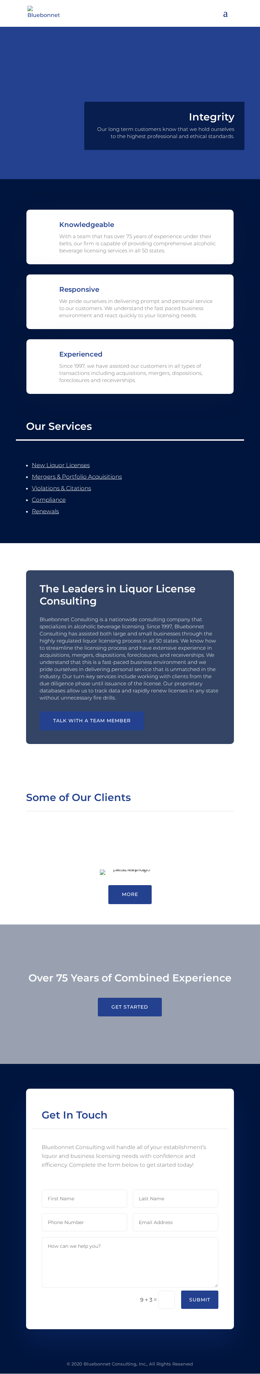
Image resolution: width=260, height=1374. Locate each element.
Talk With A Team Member (92, 721)
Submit (199, 1300)
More (130, 894)
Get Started (129, 1007)
